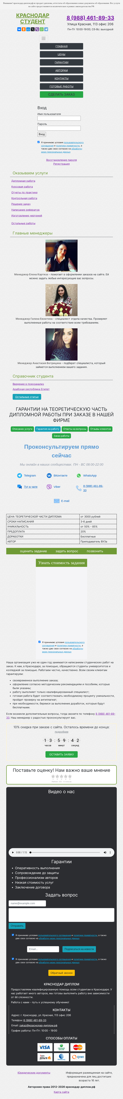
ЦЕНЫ (61, 54)
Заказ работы (61, 435)
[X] (33, 29)
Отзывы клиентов (100, 428)
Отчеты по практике (24, 192)
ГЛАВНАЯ (62, 46)
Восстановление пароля (61, 160)
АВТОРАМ (61, 70)
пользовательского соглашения (54, 935)
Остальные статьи (27, 396)
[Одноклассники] (24, 29)
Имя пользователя (49, 114)
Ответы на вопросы (74, 428)
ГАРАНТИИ (61, 62)
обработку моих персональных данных (59, 938)
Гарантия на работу (48, 428)
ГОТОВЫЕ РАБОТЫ (62, 86)
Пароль (42, 124)
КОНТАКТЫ (62, 78)
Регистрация (61, 163)
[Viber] (37, 29)
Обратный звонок (61, 972)
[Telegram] (46, 29)
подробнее (61, 731)
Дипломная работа (23, 180)
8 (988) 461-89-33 (90, 18)
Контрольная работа (24, 198)
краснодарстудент (32, 18)
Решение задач (20, 204)
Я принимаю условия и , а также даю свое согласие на (62, 147)
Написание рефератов (25, 209)
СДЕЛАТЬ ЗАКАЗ (61, 94)
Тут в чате (30, 486)
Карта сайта (61, 1092)
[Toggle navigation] (43, 38)
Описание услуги (22, 428)
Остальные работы (23, 223)
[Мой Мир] (28, 29)
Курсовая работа (22, 186)
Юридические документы (34, 1072)
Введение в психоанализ (28, 384)
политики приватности (68, 145)
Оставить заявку (61, 754)
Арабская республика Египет (31, 389)
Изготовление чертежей (26, 215)
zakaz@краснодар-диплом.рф (38, 1025)
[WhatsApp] (42, 29)
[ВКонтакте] (19, 29)
